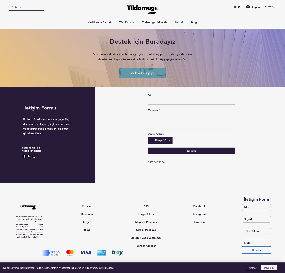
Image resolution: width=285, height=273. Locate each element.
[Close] (281, 267)
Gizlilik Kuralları (107, 267)
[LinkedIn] (29, 156)
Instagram (199, 214)
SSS (146, 206)
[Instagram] (234, 7)
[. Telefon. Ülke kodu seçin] (247, 231)
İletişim (86, 222)
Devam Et (269, 267)
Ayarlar (252, 267)
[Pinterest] (238, 7)
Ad (149, 94)
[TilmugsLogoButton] (28, 206)
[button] (269, 6)
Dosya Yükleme (156, 133)
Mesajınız (154, 110)
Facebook (199, 206)
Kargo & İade (146, 214)
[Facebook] (230, 7)
